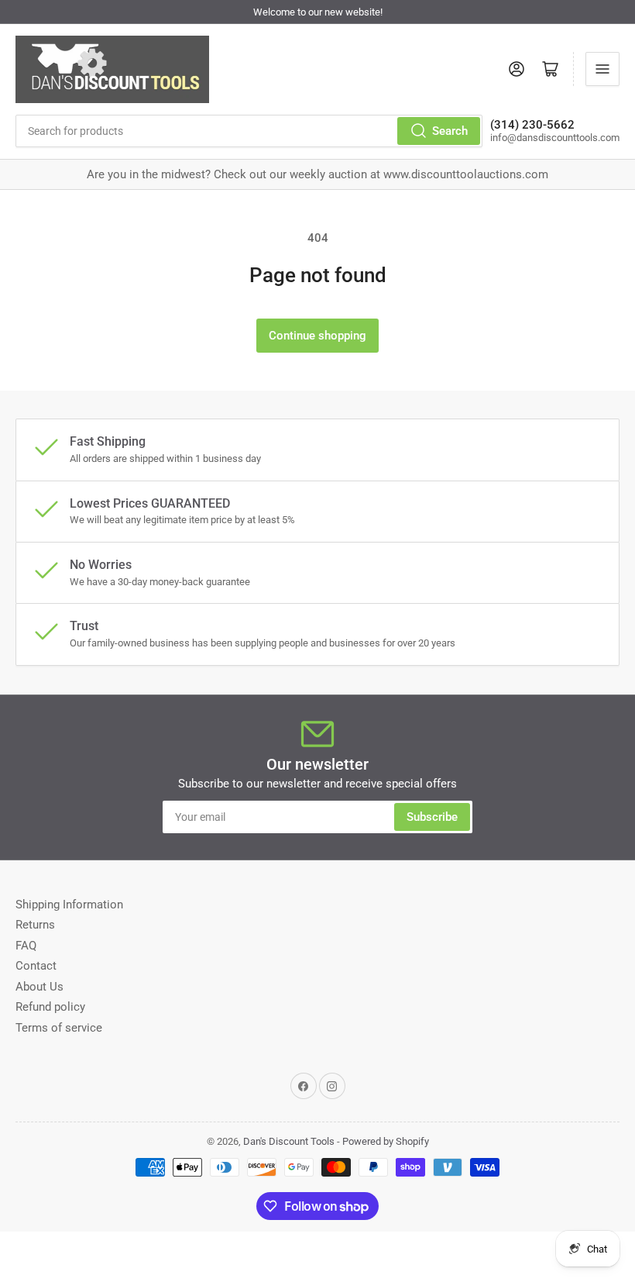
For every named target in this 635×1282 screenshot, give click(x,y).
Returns (35, 925)
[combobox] (248, 131)
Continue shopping (317, 336)
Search (450, 131)
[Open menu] (602, 69)
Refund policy (50, 1007)
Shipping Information (69, 905)
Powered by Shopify (385, 1141)
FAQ (25, 946)
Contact (36, 966)
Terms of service (58, 1028)
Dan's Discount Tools (289, 1141)
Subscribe (432, 817)
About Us (39, 987)
